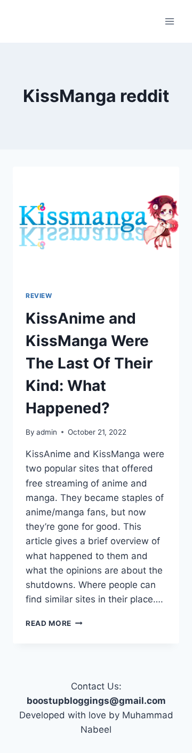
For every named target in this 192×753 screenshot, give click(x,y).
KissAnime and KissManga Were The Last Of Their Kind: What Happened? (89, 363)
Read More (54, 623)
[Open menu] (169, 21)
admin (46, 432)
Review (39, 296)
